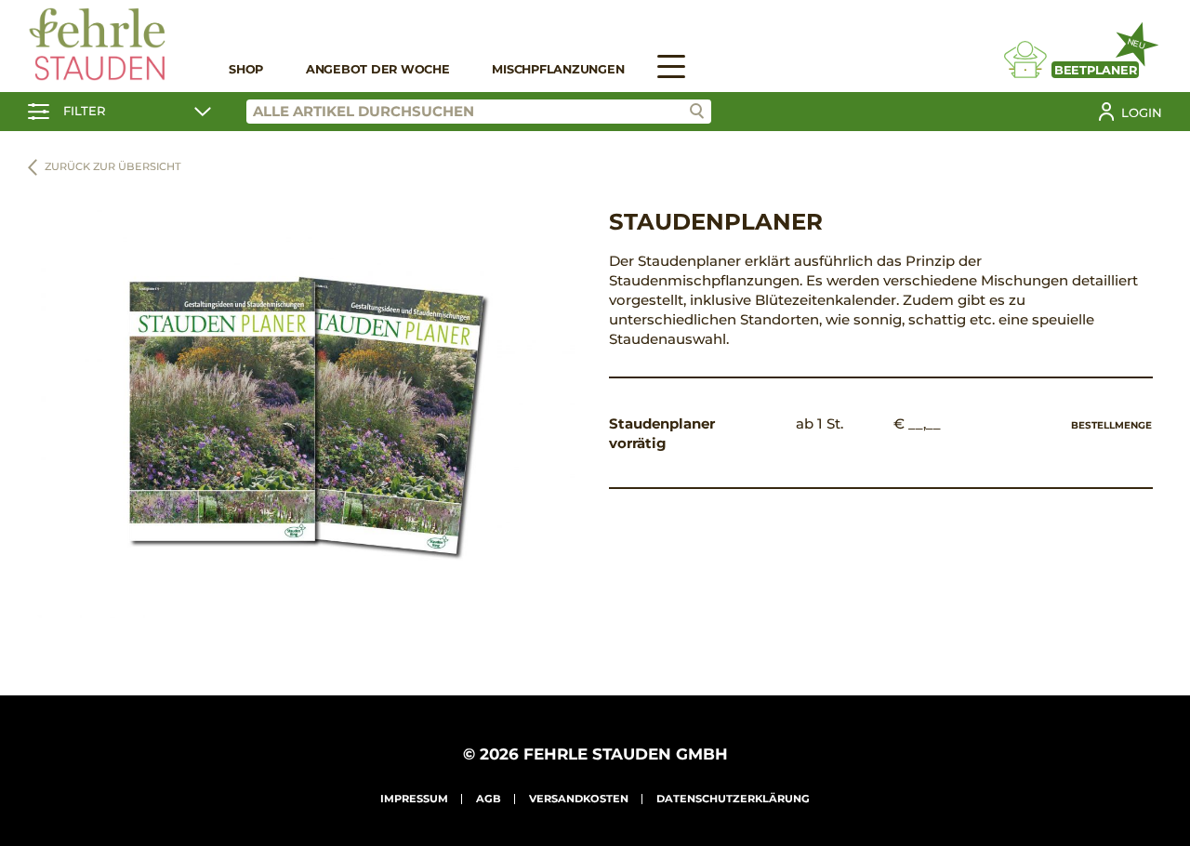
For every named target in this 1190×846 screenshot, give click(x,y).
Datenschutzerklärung (733, 798)
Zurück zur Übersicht (113, 166)
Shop (246, 69)
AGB (488, 798)
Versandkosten (578, 798)
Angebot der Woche (378, 69)
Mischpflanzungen (558, 69)
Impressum (414, 798)
